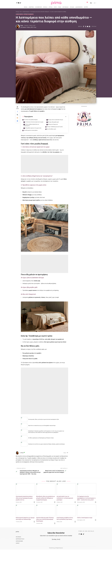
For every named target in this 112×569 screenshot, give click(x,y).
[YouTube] (19, 2)
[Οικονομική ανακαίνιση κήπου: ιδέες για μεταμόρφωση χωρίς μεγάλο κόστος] (25, 489)
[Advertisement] (44, 164)
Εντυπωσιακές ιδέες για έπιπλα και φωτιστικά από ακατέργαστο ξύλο (43, 419)
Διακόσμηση (19, 14)
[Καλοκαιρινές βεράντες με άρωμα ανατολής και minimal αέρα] (25, 510)
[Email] (87, 26)
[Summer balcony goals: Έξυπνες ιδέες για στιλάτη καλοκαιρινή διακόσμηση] (45, 510)
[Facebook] (17, 2)
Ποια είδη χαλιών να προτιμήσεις (31, 130)
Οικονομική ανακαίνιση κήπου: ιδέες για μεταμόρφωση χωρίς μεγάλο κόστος (24, 498)
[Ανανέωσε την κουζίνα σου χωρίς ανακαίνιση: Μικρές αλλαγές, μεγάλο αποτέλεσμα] (24, 444)
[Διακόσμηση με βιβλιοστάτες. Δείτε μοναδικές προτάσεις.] (66, 510)
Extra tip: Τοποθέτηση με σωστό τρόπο (55, 126)
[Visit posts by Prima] (18, 26)
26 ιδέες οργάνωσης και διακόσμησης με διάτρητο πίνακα (41, 437)
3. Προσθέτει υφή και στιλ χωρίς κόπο (33, 128)
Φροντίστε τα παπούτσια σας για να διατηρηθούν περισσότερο (42, 425)
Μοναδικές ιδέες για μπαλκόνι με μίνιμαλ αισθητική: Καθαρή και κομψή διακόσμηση (45, 498)
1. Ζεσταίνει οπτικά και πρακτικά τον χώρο (34, 121)
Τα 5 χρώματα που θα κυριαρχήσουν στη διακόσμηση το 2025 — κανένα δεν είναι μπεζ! (86, 498)
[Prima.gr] (56, 3)
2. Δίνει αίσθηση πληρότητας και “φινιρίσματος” (31, 125)
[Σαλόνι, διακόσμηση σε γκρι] (86, 510)
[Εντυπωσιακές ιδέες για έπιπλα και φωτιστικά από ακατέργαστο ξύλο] (24, 419)
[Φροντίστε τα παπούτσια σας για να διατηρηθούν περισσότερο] (24, 425)
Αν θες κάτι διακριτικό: (53, 124)
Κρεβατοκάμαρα (29, 14)
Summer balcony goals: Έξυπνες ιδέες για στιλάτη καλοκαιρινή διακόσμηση (45, 519)
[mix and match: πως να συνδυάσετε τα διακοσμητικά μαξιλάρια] (66, 489)
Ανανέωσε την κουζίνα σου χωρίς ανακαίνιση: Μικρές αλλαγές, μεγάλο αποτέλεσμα (46, 444)
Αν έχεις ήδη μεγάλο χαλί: (53, 122)
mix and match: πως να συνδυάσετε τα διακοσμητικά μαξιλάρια (65, 498)
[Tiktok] (20, 2)
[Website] (67, 453)
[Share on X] (85, 26)
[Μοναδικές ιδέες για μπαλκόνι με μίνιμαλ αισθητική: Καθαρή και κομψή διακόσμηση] (45, 489)
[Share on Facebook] (83, 26)
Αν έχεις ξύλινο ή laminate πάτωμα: (55, 119)
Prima (21, 25)
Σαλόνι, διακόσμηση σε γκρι (84, 517)
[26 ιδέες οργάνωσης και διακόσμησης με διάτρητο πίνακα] (24, 437)
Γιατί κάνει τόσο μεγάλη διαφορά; (31, 119)
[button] (88, 3)
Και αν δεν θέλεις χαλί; (51, 129)
